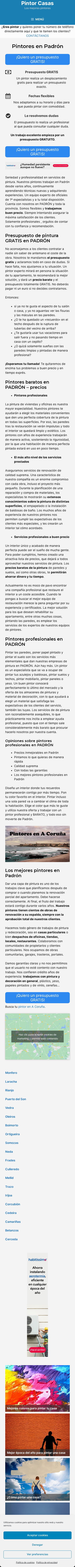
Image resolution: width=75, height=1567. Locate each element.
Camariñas (13, 1221)
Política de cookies (25, 1562)
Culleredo (12, 1169)
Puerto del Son (15, 1099)
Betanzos (11, 1230)
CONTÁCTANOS (37, 35)
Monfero (11, 1072)
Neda (9, 1151)
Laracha (11, 1081)
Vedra (9, 1108)
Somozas (11, 1143)
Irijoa (8, 1195)
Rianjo (9, 1090)
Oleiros (10, 1116)
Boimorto (11, 1125)
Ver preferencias (37, 1554)
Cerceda (11, 1239)
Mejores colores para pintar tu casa (32, 1408)
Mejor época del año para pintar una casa (36, 1452)
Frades (10, 1160)
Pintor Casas (37, 3)
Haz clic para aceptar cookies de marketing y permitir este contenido (37, 1036)
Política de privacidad (46, 1562)
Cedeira (11, 1213)
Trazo (9, 1186)
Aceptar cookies (37, 1535)
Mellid (9, 1178)
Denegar (37, 1544)
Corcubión (12, 1204)
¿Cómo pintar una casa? (24, 1497)
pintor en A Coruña (31, 1006)
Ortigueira (12, 1134)
